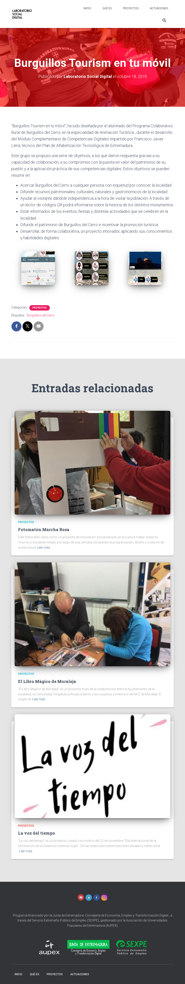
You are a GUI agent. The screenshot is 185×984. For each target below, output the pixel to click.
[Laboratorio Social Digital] (22, 14)
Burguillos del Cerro (41, 315)
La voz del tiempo (36, 833)
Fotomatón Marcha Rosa (43, 529)
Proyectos (131, 8)
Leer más (43, 547)
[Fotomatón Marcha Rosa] (92, 462)
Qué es (107, 8)
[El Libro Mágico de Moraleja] (92, 614)
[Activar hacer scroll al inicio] (176, 975)
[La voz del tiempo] (92, 766)
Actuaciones (159, 8)
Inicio (87, 8)
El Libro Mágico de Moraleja (47, 681)
